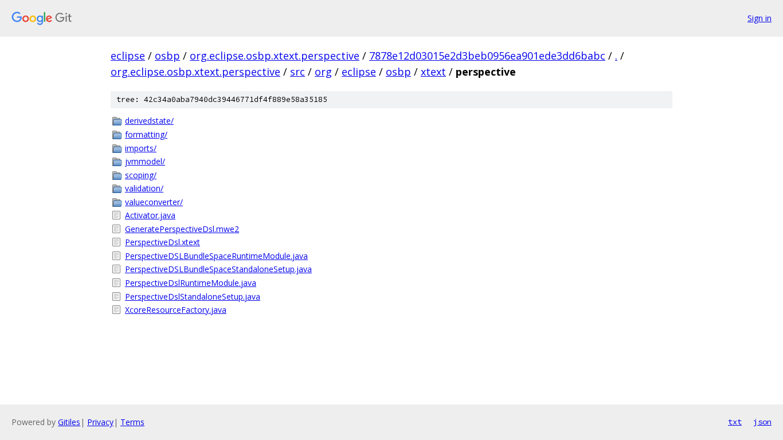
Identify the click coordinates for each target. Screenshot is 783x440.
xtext (433, 71)
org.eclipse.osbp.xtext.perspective (274, 55)
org (323, 71)
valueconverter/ (154, 202)
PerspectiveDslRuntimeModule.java (190, 282)
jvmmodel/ (145, 161)
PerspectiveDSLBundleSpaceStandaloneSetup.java (218, 269)
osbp (167, 55)
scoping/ (140, 175)
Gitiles (69, 422)
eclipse (128, 55)
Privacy (100, 422)
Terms (132, 422)
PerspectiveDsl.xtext (162, 242)
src (297, 71)
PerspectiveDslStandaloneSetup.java (192, 296)
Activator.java (150, 215)
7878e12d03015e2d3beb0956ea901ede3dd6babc (487, 55)
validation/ (144, 188)
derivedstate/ (149, 120)
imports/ (140, 148)
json (762, 422)
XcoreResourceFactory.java (175, 309)
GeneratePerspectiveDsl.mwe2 (182, 228)
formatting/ (146, 134)
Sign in (759, 18)
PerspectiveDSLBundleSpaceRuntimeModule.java (216, 255)
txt (735, 422)
